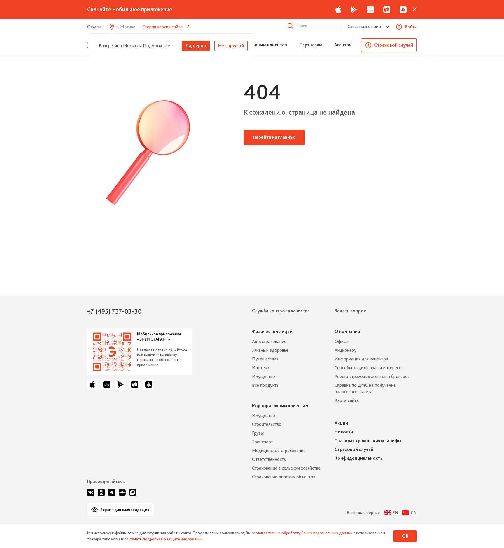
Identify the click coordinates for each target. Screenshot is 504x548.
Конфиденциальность (359, 458)
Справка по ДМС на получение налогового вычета (365, 388)
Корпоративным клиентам (259, 45)
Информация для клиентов (361, 359)
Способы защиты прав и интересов (369, 367)
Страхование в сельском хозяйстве (286, 468)
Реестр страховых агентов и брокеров (372, 376)
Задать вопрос (350, 311)
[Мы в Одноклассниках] (101, 492)
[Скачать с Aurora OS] (148, 384)
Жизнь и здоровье (270, 350)
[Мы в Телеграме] (111, 492)
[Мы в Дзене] (122, 492)
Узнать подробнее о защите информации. (167, 539)
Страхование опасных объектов (283, 476)
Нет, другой (231, 45)
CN (414, 512)
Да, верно (195, 45)
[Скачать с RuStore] (386, 9)
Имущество (263, 376)
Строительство (266, 424)
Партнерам (311, 45)
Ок (405, 536)
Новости (344, 432)
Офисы (94, 26)
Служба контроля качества (281, 311)
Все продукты (265, 385)
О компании (347, 331)
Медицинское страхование (279, 450)
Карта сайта (347, 400)
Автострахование (269, 341)
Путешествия (265, 359)
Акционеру (345, 350)
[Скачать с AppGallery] (370, 9)
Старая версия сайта (162, 26)
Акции (341, 423)
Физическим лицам (272, 331)
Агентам (343, 45)
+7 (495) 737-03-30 (114, 311)
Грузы (258, 433)
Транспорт (262, 441)
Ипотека (260, 367)
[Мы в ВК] (90, 492)
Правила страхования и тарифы (368, 440)
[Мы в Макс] (132, 492)
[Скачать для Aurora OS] (403, 9)
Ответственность (269, 459)
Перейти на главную (274, 137)
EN (395, 512)
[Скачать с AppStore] (338, 9)
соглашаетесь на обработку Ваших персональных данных (302, 533)
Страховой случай (393, 45)
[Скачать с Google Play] (354, 9)
